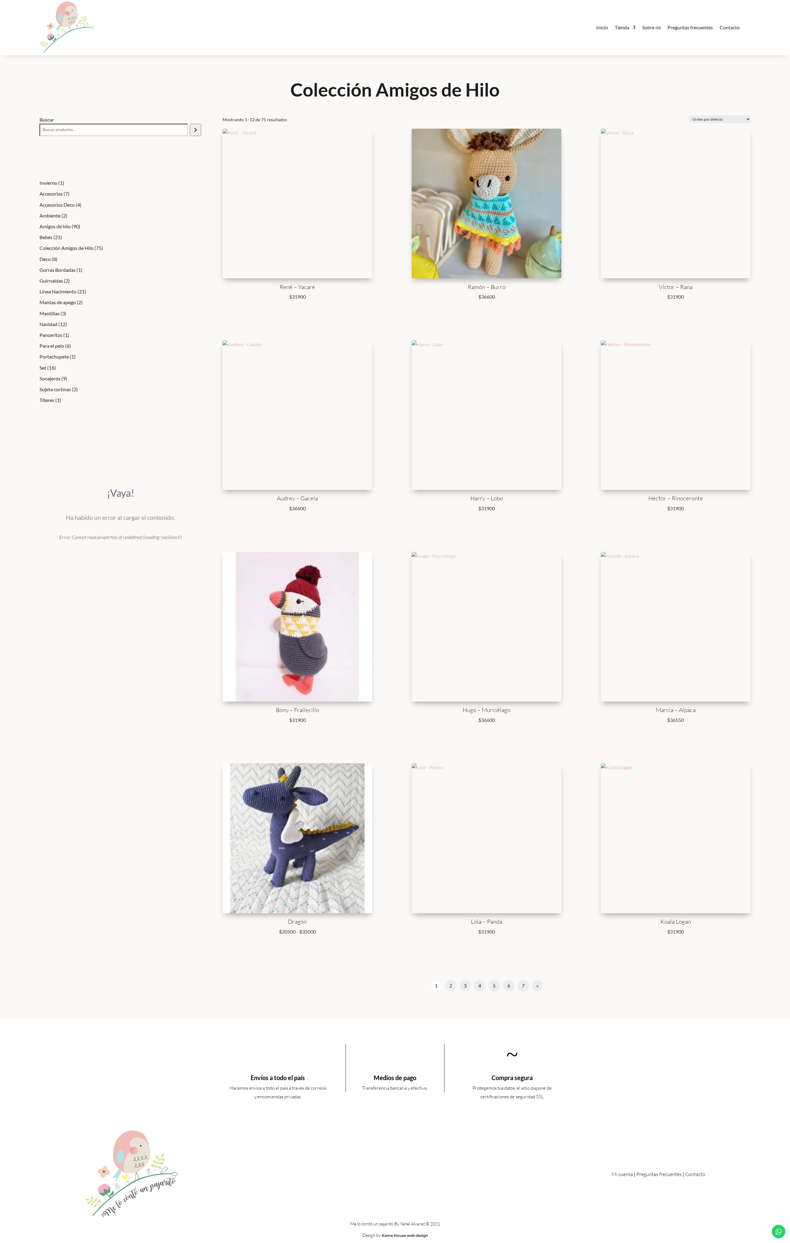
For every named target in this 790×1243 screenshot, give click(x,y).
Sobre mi (651, 27)
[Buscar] (195, 130)
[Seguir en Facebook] (387, 1173)
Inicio (602, 27)
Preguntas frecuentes (690, 27)
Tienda (622, 27)
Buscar (47, 119)
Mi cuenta (622, 1174)
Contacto (730, 27)
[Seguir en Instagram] (402, 1173)
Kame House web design (405, 1235)
